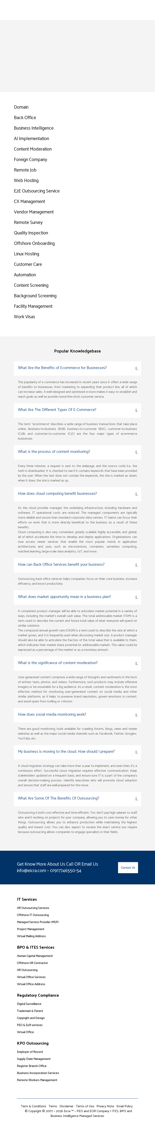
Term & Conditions (33, 1106)
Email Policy (124, 1106)
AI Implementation (31, 138)
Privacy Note (105, 1106)
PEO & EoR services (30, 1025)
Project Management (30, 929)
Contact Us (128, 867)
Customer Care (28, 264)
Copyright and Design (31, 1018)
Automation (25, 275)
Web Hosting (26, 180)
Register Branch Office (32, 1066)
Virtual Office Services (31, 977)
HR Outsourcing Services (33, 908)
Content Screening (31, 285)
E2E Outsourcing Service (37, 191)
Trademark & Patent (30, 1011)
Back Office (25, 118)
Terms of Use (85, 1106)
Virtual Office (25, 1032)
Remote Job (25, 170)
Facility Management (33, 306)
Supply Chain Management (34, 1059)
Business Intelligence (34, 128)
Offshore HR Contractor (32, 963)
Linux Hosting (26, 254)
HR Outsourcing (27, 970)
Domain (21, 107)
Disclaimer (66, 1106)
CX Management (29, 201)
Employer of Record (30, 1051)
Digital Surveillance (29, 1004)
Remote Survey (28, 222)
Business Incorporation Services (38, 1073)
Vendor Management (34, 212)
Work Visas (24, 317)
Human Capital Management (35, 956)
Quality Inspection (31, 233)
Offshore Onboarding (34, 243)
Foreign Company (30, 159)
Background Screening (35, 296)
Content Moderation (33, 149)
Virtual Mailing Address (31, 936)
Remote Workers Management (37, 1080)
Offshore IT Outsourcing (33, 915)
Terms (53, 1106)
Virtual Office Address (31, 984)
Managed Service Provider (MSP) (38, 922)
